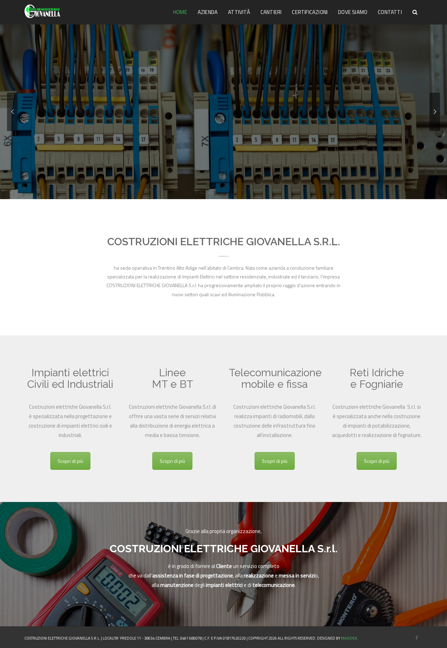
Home (180, 12)
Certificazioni (310, 12)
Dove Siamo (352, 12)
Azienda (208, 12)
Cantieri (271, 12)
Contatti (390, 12)
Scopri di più (70, 461)
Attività (239, 12)
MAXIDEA (349, 638)
